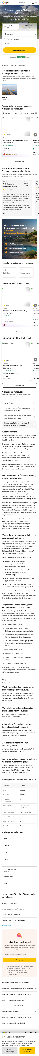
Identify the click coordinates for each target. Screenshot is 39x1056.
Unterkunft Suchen (19, 50)
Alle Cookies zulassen (27, 1050)
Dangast (4, 97)
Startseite (5, 65)
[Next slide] (35, 134)
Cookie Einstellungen (9, 1050)
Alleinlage (22, 65)
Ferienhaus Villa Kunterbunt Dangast (16, 140)
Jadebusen (13, 65)
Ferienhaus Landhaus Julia (12, 365)
